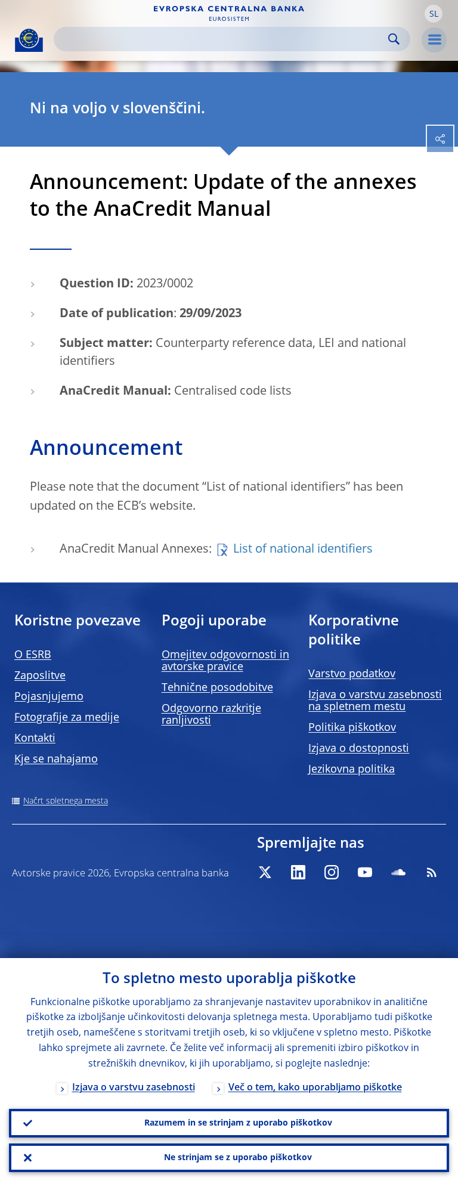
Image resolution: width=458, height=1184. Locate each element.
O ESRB (32, 655)
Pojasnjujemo (48, 697)
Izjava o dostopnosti (358, 748)
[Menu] (434, 39)
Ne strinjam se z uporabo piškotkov (238, 1158)
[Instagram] (331, 872)
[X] (264, 872)
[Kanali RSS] (431, 872)
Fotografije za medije (66, 717)
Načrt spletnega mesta (65, 801)
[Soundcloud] (398, 872)
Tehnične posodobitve (217, 688)
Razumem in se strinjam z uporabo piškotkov (238, 1123)
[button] (433, 14)
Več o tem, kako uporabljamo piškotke (315, 1088)
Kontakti (34, 738)
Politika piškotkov (352, 728)
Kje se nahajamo (56, 759)
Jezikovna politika (351, 769)
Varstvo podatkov (351, 674)
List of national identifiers (303, 550)
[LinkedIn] (298, 872)
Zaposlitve (40, 676)
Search (394, 39)
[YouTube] (365, 872)
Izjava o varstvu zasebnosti (133, 1088)
